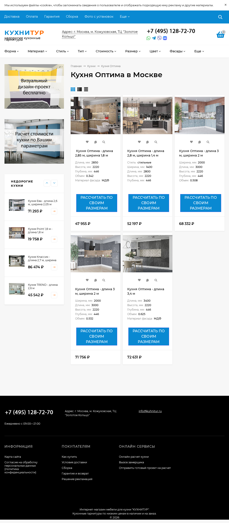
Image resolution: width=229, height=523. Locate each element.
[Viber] (158, 38)
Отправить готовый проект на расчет (145, 468)
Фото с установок (99, 17)
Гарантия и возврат (75, 473)
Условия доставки (74, 462)
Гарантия (51, 17)
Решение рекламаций (77, 479)
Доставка (11, 17)
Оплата (32, 17)
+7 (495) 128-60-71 (171, 31)
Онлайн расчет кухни (134, 456)
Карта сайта (12, 456)
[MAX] (165, 38)
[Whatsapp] (148, 38)
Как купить (69, 456)
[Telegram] (153, 38)
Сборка (72, 17)
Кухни (91, 66)
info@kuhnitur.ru (150, 411)
